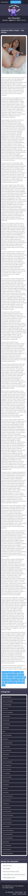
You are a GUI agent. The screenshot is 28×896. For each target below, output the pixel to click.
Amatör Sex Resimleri (7, 796)
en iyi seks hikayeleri (7, 672)
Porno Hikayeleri (6, 773)
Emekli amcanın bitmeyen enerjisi (11, 871)
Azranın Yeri (5, 708)
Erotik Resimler (5, 803)
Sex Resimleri (5, 792)
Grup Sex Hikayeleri (6, 735)
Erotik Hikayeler (5, 720)
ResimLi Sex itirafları (7, 777)
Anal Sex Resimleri (6, 800)
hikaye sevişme (18, 677)
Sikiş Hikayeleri (5, 841)
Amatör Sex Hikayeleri (7, 701)
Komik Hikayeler (6, 746)
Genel (3, 731)
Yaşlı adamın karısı (7, 865)
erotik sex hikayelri (12, 675)
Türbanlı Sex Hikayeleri (7, 853)
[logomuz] (14, 10)
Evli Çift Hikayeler (6, 723)
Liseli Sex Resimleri (6, 819)
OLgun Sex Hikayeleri (7, 762)
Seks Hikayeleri (5, 781)
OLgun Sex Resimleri (7, 822)
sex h (20, 680)
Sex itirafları (5, 788)
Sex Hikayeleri (5, 784)
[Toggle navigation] (25, 2)
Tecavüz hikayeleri (6, 845)
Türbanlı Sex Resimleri (7, 838)
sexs (6, 682)
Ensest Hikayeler (6, 716)
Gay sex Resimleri (6, 807)
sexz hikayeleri (12, 682)
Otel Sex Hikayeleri (6, 769)
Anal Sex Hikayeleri (6, 704)
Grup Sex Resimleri (6, 811)
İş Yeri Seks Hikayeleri (7, 743)
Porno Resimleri (6, 826)
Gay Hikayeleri (5, 727)
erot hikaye (17, 672)
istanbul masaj (22, 894)
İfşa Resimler (5, 739)
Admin (11, 20)
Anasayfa (4, 2)
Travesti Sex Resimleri (7, 834)
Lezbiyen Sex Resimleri (7, 815)
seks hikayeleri (14, 680)
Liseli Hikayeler (5, 754)
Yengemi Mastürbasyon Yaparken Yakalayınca (14, 874)
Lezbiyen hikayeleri (6, 750)
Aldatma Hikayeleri (6, 697)
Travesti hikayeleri (6, 849)
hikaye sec (10, 677)
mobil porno (5, 758)
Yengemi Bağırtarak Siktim (9, 877)
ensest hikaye (19, 892)
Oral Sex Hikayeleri (6, 765)
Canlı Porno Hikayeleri (7, 712)
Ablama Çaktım (6, 868)
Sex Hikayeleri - (10, 892)
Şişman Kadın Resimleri (8, 830)
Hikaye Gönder (15, 2)
